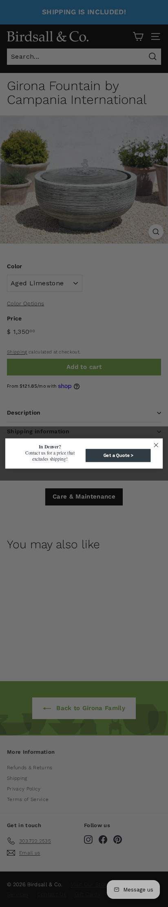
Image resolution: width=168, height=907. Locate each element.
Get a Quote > (118, 455)
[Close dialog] (156, 445)
